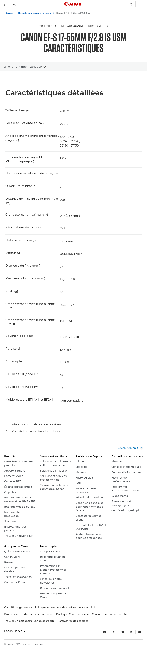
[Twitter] (131, 632)
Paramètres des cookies (73, 621)
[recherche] (14, 4)
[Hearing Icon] (131, 4)
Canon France (13, 631)
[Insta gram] (113, 632)
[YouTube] (139, 632)
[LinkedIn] (122, 632)
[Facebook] (104, 632)
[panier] (6, 4)
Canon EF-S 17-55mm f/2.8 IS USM (23, 66)
